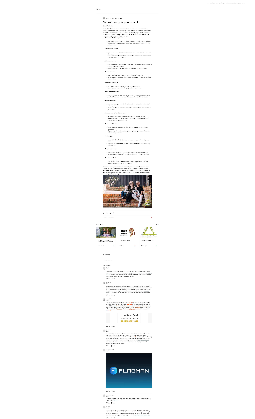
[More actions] (151, 18)
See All (157, 224)
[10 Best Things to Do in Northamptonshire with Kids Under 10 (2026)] (106, 232)
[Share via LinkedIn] (110, 213)
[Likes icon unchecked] (107, 279)
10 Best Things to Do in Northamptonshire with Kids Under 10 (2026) (106, 240)
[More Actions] (151, 268)
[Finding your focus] (127, 232)
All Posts (98, 9)
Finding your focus (125, 240)
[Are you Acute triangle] (149, 232)
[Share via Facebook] (103, 213)
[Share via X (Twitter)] (106, 213)
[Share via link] (113, 213)
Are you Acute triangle (147, 240)
